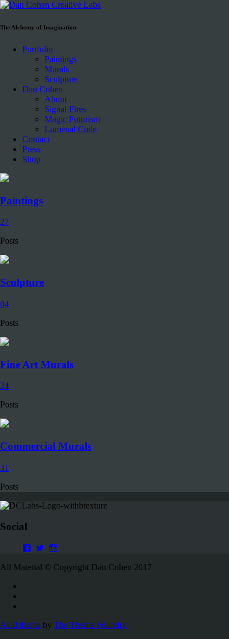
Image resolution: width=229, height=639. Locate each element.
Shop (31, 159)
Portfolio (37, 49)
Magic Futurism (72, 119)
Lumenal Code (70, 129)
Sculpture (61, 79)
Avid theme (20, 625)
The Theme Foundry (90, 625)
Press (31, 149)
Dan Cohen (42, 89)
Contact (35, 139)
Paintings (60, 59)
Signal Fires (65, 109)
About (55, 99)
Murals (56, 69)
